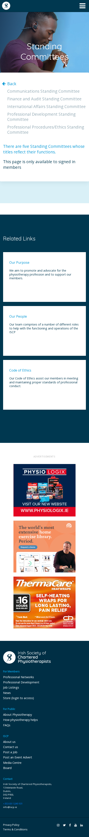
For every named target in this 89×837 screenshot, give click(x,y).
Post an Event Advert (17, 757)
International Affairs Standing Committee (46, 106)
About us (9, 742)
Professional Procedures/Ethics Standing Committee (45, 130)
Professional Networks (18, 677)
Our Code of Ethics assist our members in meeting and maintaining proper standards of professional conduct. (43, 382)
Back (11, 83)
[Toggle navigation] (82, 6)
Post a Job (10, 752)
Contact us (10, 747)
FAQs (6, 725)
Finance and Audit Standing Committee (44, 99)
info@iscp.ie (10, 807)
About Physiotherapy (17, 715)
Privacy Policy (11, 825)
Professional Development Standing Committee (41, 117)
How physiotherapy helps (20, 720)
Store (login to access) (18, 698)
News (7, 693)
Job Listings (11, 687)
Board (7, 768)
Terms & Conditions (15, 829)
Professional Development (21, 682)
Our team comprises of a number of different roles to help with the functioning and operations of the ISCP (44, 328)
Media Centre (12, 763)
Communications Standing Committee (43, 91)
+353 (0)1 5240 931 (13, 803)
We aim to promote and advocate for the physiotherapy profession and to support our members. (40, 274)
